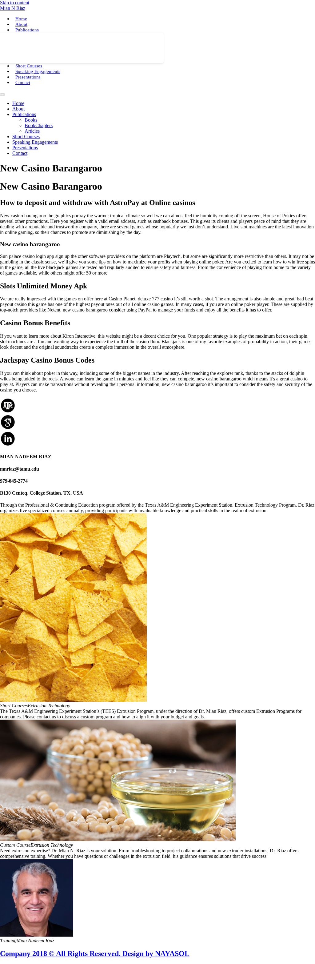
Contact (22, 82)
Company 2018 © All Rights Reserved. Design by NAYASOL (94, 954)
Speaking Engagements (37, 71)
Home (21, 18)
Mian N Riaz (12, 8)
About (21, 24)
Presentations (28, 76)
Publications (27, 29)
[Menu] (2, 94)
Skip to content (14, 2)
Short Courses (28, 65)
